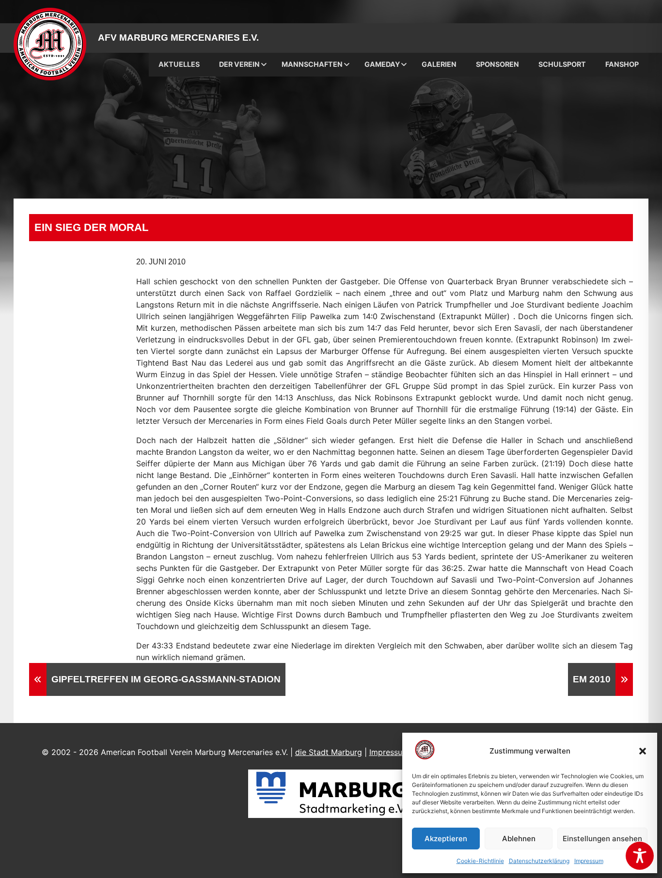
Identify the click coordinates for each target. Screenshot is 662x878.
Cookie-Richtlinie (480, 860)
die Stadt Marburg (328, 752)
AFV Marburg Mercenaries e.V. (178, 37)
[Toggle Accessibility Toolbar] (640, 856)
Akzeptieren (446, 838)
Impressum (588, 860)
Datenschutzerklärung (539, 860)
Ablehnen (519, 838)
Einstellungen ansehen (602, 838)
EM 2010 (592, 679)
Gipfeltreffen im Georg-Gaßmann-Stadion (166, 679)
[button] (642, 751)
